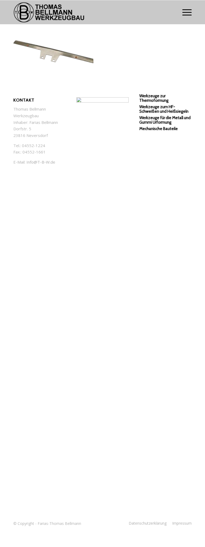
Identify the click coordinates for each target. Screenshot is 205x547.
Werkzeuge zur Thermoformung (153, 98)
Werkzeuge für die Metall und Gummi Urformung (165, 120)
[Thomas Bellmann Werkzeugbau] (102, 12)
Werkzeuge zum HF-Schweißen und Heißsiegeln (163, 109)
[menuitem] (172, 12)
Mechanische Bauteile (158, 128)
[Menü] (184, 12)
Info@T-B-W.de (40, 162)
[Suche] (172, 12)
